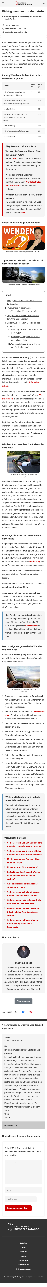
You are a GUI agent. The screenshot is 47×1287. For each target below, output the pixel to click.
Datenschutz (23, 1260)
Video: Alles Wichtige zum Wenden (26, 311)
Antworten (9, 1125)
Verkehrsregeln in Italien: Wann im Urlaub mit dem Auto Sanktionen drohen (23, 912)
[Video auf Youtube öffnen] (23, 238)
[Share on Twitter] (15, 1012)
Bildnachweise (23, 1265)
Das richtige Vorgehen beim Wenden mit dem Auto (25, 338)
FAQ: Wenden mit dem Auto (19, 308)
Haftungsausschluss (23, 1269)
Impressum (23, 1256)
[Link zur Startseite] (23, 3)
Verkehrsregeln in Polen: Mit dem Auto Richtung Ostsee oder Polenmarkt (22, 924)
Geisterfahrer (31, 625)
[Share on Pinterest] (30, 1012)
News (23, 1247)
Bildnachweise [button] (23, 1001)
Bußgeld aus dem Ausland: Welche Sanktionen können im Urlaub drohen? (23, 875)
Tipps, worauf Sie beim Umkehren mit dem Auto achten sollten (23, 317)
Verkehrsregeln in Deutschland (31, 17)
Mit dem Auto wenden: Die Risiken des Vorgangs (23, 324)
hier (23, 212)
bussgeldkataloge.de (9, 17)
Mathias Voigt (22, 32)
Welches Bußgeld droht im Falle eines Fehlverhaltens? (26, 345)
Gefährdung (35, 561)
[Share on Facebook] (23, 1012)
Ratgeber (23, 1243)
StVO (15, 158)
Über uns (23, 1252)
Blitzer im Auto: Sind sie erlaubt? (22, 867)
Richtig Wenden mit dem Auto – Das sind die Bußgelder (24, 302)
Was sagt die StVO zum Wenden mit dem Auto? (26, 331)
